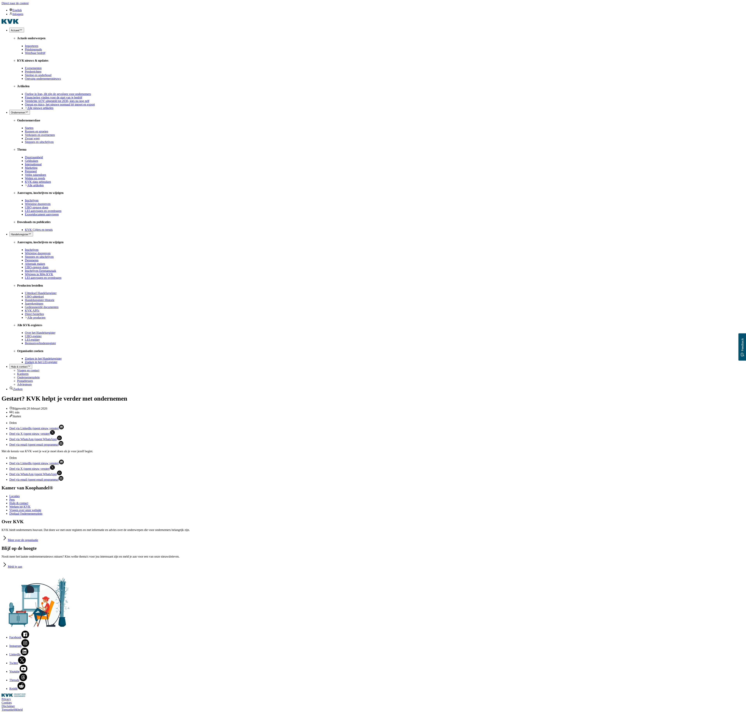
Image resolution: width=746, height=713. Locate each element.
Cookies (7, 702)
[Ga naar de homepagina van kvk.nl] (10, 22)
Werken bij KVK (20, 506)
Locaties (14, 496)
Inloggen (17, 14)
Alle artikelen (35, 185)
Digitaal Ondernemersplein (25, 513)
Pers (12, 499)
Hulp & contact (18, 503)
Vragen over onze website (25, 510)
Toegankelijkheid (12, 709)
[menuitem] (376, 10)
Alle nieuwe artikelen (40, 108)
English (17, 10)
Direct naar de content (15, 3)
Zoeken (18, 389)
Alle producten (36, 317)
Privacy (6, 699)
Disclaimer (8, 706)
